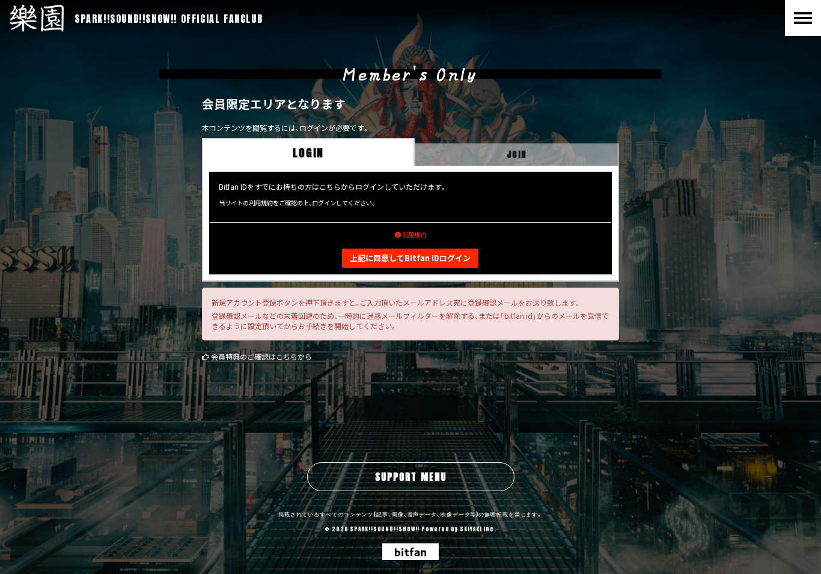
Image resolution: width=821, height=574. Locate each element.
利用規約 (413, 234)
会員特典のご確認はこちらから (261, 356)
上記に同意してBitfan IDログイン (410, 258)
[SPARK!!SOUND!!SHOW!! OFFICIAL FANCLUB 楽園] (37, 18)
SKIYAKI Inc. (478, 529)
